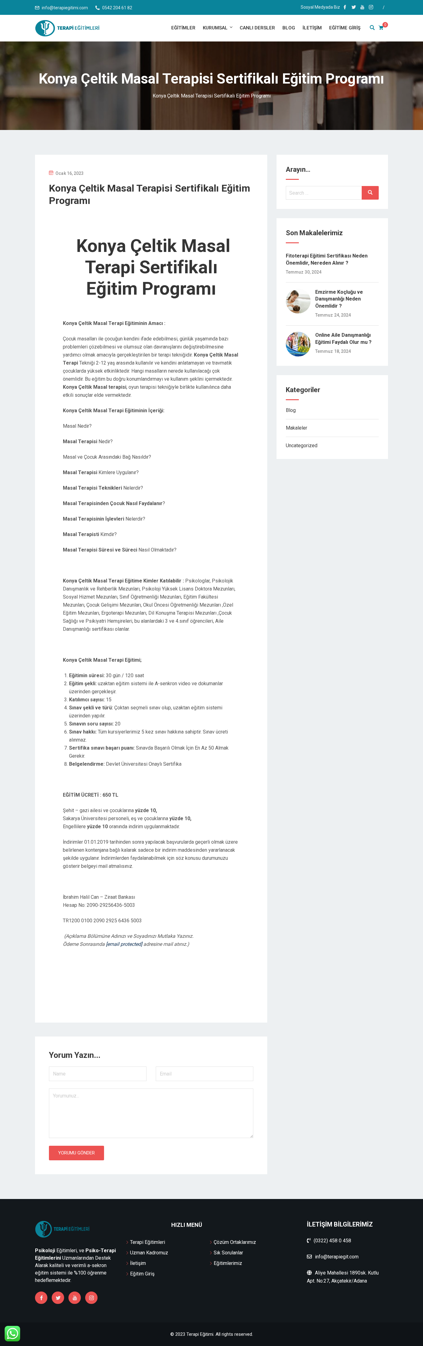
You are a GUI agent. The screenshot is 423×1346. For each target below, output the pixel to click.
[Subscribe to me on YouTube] (362, 7)
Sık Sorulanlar (228, 1253)
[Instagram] (91, 1298)
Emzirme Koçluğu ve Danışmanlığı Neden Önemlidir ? (339, 299)
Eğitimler (183, 28)
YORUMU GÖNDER (76, 1153)
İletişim (312, 28)
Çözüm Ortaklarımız (235, 1242)
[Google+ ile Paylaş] (160, 991)
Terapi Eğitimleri (147, 1242)
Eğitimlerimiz (228, 1263)
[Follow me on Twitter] (353, 7)
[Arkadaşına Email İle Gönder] (151, 991)
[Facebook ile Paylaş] (142, 991)
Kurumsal (215, 28)
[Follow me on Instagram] (371, 7)
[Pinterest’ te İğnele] (155, 991)
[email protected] (124, 944)
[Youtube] (74, 1298)
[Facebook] (41, 1298)
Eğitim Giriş (142, 1274)
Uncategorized (301, 445)
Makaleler (296, 428)
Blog (288, 28)
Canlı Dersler (257, 28)
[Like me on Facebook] (345, 7)
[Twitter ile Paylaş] (147, 991)
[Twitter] (58, 1298)
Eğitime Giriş (344, 28)
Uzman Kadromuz (149, 1253)
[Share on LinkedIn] (164, 991)
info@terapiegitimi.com (65, 7)
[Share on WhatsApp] (138, 991)
